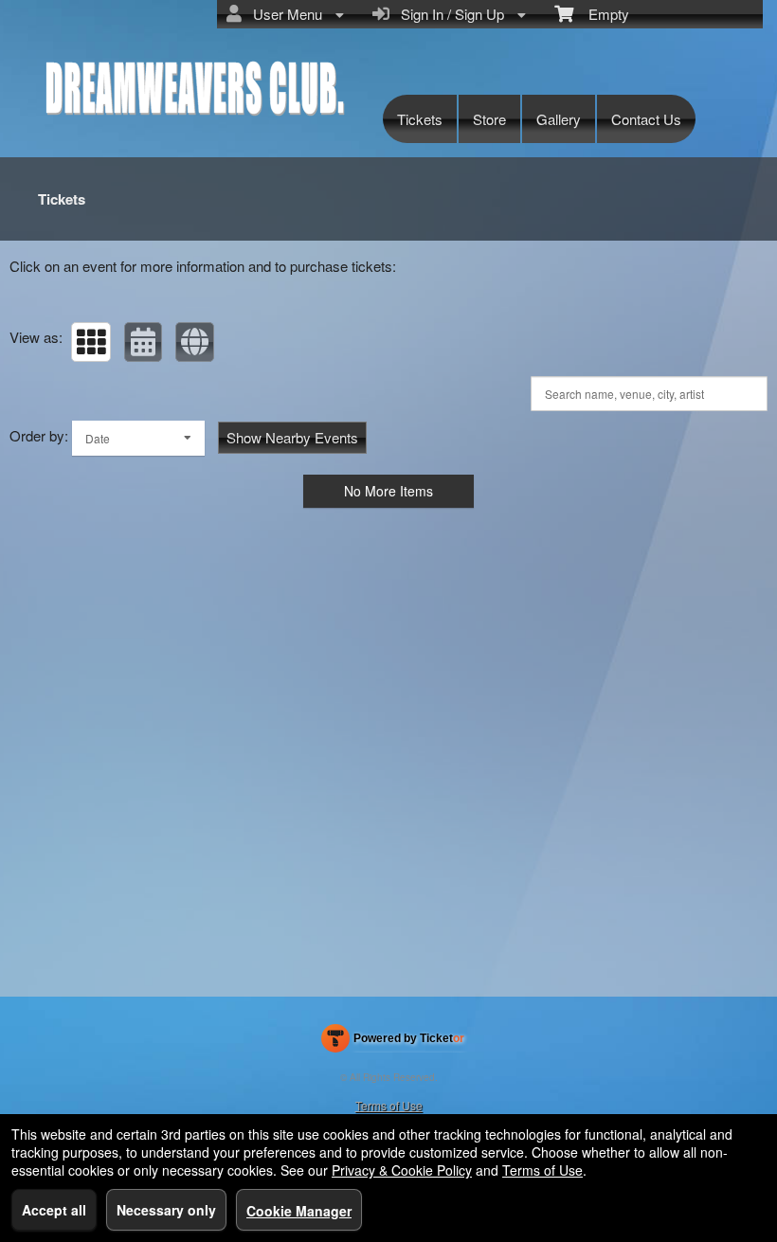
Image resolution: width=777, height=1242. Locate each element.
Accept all (54, 1209)
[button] (91, 342)
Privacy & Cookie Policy (402, 1170)
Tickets (420, 119)
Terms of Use (389, 1105)
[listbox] (138, 438)
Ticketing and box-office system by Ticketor (393, 1042)
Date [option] (97, 438)
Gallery (558, 119)
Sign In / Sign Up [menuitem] (448, 14)
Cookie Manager (299, 1210)
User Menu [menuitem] (284, 14)
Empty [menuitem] (601, 14)
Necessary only (166, 1209)
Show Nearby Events (292, 437)
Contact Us (646, 119)
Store (489, 119)
